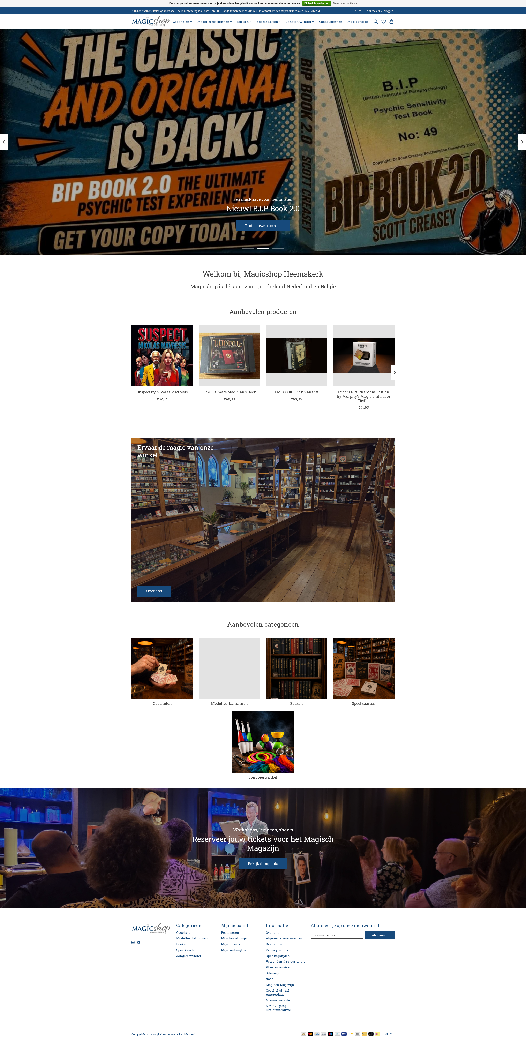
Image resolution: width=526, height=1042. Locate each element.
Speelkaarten (364, 703)
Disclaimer (274, 944)
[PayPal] (364, 1034)
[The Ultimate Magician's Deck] (229, 355)
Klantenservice (278, 967)
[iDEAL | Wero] (377, 1034)
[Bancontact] (350, 1034)
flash (270, 979)
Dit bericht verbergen (316, 3)
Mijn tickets (230, 944)
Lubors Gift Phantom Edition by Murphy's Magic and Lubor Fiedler (363, 396)
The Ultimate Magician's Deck (229, 392)
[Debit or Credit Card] (371, 1034)
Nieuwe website (278, 1000)
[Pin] (344, 1034)
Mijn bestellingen (235, 938)
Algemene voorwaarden (284, 938)
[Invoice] (337, 1034)
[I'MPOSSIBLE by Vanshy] (296, 355)
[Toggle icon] (376, 21)
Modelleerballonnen (229, 703)
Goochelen (162, 703)
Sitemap (272, 973)
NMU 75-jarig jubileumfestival (278, 1008)
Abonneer (379, 935)
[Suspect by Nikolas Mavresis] (162, 355)
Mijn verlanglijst (234, 950)
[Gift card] (357, 1034)
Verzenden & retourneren (285, 962)
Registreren (230, 933)
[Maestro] (330, 1034)
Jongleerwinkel (262, 777)
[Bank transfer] (323, 1034)
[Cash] (303, 1034)
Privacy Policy (277, 950)
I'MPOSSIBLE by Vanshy (296, 392)
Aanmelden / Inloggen (380, 11)
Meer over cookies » (345, 3)
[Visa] (317, 1034)
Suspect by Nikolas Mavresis (162, 392)
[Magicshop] (151, 21)
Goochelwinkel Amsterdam (278, 992)
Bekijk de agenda (263, 863)
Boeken (296, 703)
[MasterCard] (310, 1034)
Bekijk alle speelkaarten (244, 225)
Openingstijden (278, 956)
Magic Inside (357, 22)
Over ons (272, 933)
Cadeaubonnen (330, 22)
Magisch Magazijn (280, 985)
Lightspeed (188, 1034)
